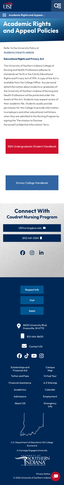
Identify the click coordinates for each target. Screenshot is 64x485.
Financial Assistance (20, 382)
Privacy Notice (43, 473)
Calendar (50, 389)
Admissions (20, 396)
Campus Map (50, 369)
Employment (50, 396)
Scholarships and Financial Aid (20, 369)
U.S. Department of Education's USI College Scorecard (32, 444)
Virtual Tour (50, 375)
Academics (20, 389)
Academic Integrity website (19, 52)
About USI (20, 403)
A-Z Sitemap (50, 382)
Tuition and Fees (20, 375)
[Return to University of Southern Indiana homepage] (32, 460)
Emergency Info (50, 405)
